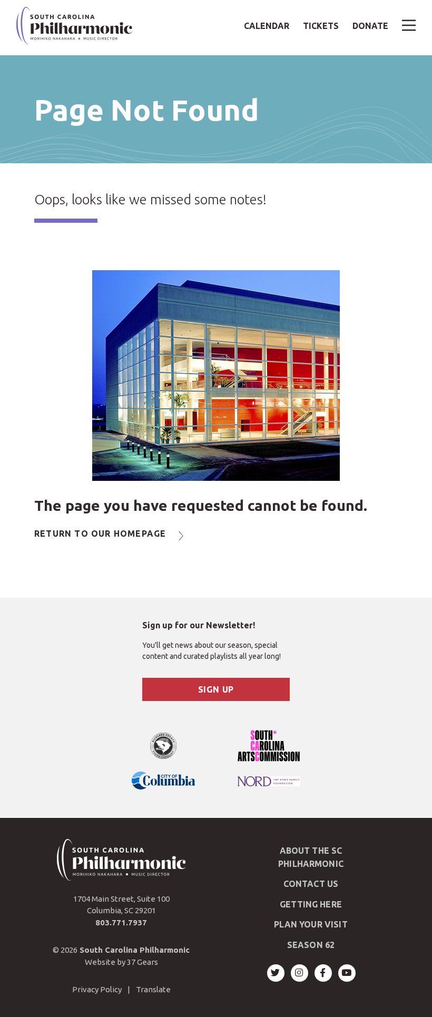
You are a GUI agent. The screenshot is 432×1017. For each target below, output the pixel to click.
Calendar (266, 26)
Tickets (321, 26)
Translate (153, 989)
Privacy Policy (97, 989)
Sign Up (216, 689)
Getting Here (311, 904)
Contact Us (311, 883)
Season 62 (311, 945)
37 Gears (142, 961)
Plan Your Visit (310, 924)
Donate (370, 26)
